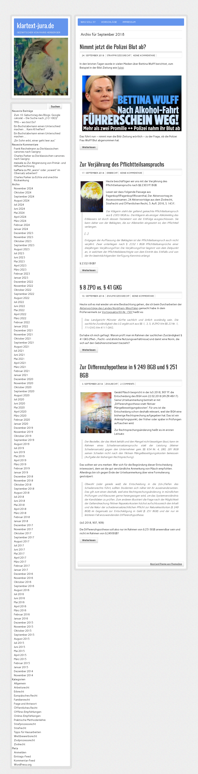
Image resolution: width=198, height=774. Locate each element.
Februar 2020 (22, 419)
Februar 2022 (22, 322)
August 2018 (21, 492)
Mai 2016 (19, 602)
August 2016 (21, 590)
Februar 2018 (22, 517)
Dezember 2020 (23, 379)
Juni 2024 (19, 208)
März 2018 (20, 513)
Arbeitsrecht (21, 687)
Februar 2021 (22, 371)
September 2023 (24, 245)
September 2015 (24, 634)
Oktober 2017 (22, 533)
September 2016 (24, 586)
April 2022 (20, 314)
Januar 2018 (21, 521)
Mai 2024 (19, 212)
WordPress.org (23, 764)
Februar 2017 (22, 565)
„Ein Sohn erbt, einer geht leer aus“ (34, 140)
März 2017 (20, 561)
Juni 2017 (19, 549)
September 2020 (24, 391)
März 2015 (20, 659)
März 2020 (20, 415)
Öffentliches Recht (26, 707)
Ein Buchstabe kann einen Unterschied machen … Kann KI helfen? (37, 128)
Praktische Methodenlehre (30, 719)
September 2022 (24, 293)
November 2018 (23, 480)
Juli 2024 (19, 204)
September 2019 (24, 439)
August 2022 (21, 297)
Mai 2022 (19, 310)
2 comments (127, 384)
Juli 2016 (19, 594)
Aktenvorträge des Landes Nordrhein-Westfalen (109, 308)
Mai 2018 (19, 504)
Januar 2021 (21, 375)
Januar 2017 (21, 569)
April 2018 (20, 508)
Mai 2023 (19, 261)
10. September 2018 (93, 296)
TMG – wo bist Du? (25, 122)
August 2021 (21, 346)
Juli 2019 (19, 448)
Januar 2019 (21, 472)
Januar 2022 (21, 326)
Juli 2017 (19, 545)
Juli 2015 (19, 642)
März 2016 (20, 610)
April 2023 (20, 265)
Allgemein (20, 683)
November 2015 (23, 626)
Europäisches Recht (26, 695)
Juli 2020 (19, 399)
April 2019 (20, 460)
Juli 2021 (19, 350)
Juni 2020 (19, 403)
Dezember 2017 (23, 525)
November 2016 (23, 577)
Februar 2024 (22, 224)
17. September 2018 (93, 173)
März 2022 (20, 318)
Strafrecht (20, 728)
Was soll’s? (88, 22)
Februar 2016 (22, 614)
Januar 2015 (21, 667)
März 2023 (20, 269)
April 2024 (20, 216)
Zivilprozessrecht (118, 296)
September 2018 (24, 488)
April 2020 (20, 411)
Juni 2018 (19, 500)
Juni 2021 (19, 354)
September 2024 (24, 196)
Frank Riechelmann (25, 148)
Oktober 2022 (22, 289)
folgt (121, 67)
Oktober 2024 (22, 192)
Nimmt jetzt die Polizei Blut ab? (113, 46)
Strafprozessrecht (119, 55)
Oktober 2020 (22, 387)
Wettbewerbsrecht (25, 736)
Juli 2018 (19, 496)
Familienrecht (22, 699)
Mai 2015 (19, 650)
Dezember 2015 (23, 622)
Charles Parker (22, 155)
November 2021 (23, 334)
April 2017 (20, 557)
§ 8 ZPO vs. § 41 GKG (101, 287)
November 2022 (23, 285)
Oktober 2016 (22, 581)
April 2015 (20, 655)
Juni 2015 (19, 646)
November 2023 (23, 237)
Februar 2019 (22, 468)
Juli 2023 (19, 253)
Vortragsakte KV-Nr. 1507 (117, 312)
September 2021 (24, 342)
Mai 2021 (19, 358)
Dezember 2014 (23, 671)
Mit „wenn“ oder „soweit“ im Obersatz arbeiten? (37, 171)
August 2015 (21, 638)
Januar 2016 (21, 618)
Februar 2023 (22, 273)
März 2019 (20, 464)
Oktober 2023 (22, 241)
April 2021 (20, 362)
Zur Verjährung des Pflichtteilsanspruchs (122, 164)
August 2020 (21, 395)
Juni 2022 (19, 306)
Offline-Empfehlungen (27, 711)
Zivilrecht (111, 384)
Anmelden (20, 752)
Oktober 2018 (22, 484)
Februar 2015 (22, 663)
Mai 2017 (19, 553)
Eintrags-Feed (22, 756)
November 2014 (23, 675)
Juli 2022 (19, 302)
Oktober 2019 (22, 435)
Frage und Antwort (25, 703)
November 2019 (23, 431)
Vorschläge (109, 22)
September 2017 (24, 537)
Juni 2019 (19, 452)
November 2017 (23, 529)
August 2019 (21, 444)
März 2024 (20, 220)
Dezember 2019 (23, 427)
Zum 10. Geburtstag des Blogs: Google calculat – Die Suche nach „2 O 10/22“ (37, 116)
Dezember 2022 (23, 281)
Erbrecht (112, 173)
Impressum (129, 22)
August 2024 (21, 200)
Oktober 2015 (22, 630)
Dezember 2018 (23, 476)
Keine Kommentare (144, 55)
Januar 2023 (21, 277)
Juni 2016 (19, 598)
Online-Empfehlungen (27, 715)
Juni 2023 (19, 257)
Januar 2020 (21, 423)
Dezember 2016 (23, 573)
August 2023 (21, 249)
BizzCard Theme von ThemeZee (166, 564)
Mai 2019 (19, 456)
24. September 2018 (93, 55)
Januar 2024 (21, 228)
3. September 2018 (92, 384)
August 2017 (21, 541)
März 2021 (20, 366)
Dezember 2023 (23, 233)
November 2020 (23, 383)
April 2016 (20, 606)
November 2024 (23, 188)
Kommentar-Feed (24, 760)
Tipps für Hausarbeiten (27, 732)
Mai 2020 (19, 407)
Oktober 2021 (22, 338)
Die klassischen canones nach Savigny (36, 150)
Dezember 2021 (23, 330)
